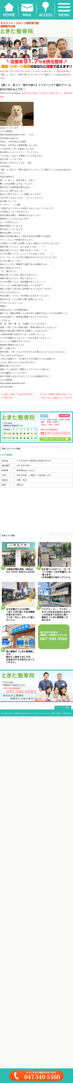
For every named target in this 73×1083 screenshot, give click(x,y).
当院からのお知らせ (34, 71)
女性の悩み (20, 71)
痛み (46, 71)
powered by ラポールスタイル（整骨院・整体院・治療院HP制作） (52, 713)
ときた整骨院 (15, 713)
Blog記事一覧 (6, 71)
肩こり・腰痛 (55, 71)
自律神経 (65, 71)
